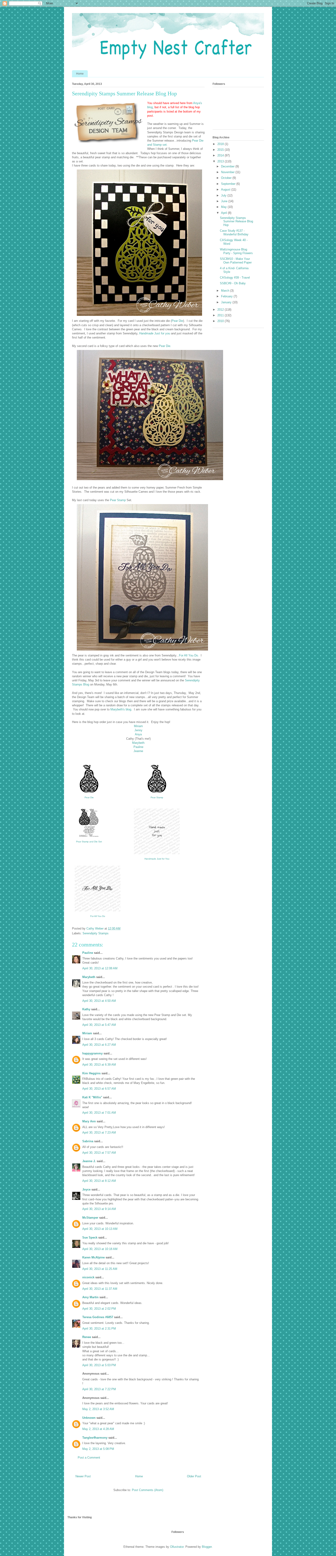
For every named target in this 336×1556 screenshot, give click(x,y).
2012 (221, 309)
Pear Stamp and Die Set (89, 841)
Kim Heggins (91, 1073)
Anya (138, 734)
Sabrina (87, 1141)
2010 (221, 321)
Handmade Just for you (154, 333)
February (227, 296)
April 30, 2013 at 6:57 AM (99, 1088)
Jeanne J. (89, 1161)
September (228, 183)
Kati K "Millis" (92, 1097)
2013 (221, 161)
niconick (88, 1277)
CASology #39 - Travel (235, 277)
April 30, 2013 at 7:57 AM (99, 1152)
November (228, 172)
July (224, 195)
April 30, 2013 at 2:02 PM (99, 1308)
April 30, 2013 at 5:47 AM (99, 1025)
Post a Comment (89, 1457)
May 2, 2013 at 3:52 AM (98, 1409)
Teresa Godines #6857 (97, 1317)
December (228, 166)
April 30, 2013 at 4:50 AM (99, 1000)
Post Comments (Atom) (147, 1490)
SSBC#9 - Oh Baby (233, 283)
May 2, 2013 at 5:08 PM (98, 1449)
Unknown (89, 1417)
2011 (221, 315)
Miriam (138, 726)
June (224, 201)
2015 (221, 149)
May (224, 207)
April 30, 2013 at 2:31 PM (99, 1328)
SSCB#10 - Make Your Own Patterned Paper (236, 260)
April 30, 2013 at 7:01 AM (99, 1112)
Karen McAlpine (93, 1257)
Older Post (194, 1476)
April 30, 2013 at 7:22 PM (99, 1389)
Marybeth (138, 742)
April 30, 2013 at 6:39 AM (99, 1064)
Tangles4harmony (94, 1437)
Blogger (207, 1546)
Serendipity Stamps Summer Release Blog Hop (236, 221)
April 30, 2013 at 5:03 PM (99, 1365)
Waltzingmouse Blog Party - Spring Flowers (236, 251)
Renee (86, 1337)
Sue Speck (89, 1237)
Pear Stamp (118, 500)
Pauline (138, 747)
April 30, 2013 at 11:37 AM (99, 1288)
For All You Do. (189, 655)
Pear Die (177, 320)
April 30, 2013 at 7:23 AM (99, 1132)
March (225, 290)
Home (80, 73)
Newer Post (83, 1476)
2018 (221, 144)
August (226, 189)
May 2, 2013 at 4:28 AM (98, 1429)
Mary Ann (89, 1121)
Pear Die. (165, 346)
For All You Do (97, 916)
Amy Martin (90, 1297)
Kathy (86, 1009)
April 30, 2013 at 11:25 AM (99, 1269)
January (226, 302)
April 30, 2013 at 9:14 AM (99, 1209)
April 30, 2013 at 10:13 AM (99, 1229)
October (226, 178)
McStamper (90, 1217)
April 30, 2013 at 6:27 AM (99, 1044)
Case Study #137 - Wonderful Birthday (234, 232)
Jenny (138, 730)
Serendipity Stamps (96, 933)
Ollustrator (177, 1546)
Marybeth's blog (120, 709)
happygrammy (92, 1053)
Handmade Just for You (156, 858)
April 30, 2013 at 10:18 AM (99, 1249)
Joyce (86, 1189)
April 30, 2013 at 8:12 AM (99, 1180)
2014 (221, 155)
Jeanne (138, 751)
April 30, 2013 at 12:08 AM (99, 968)
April (224, 213)
